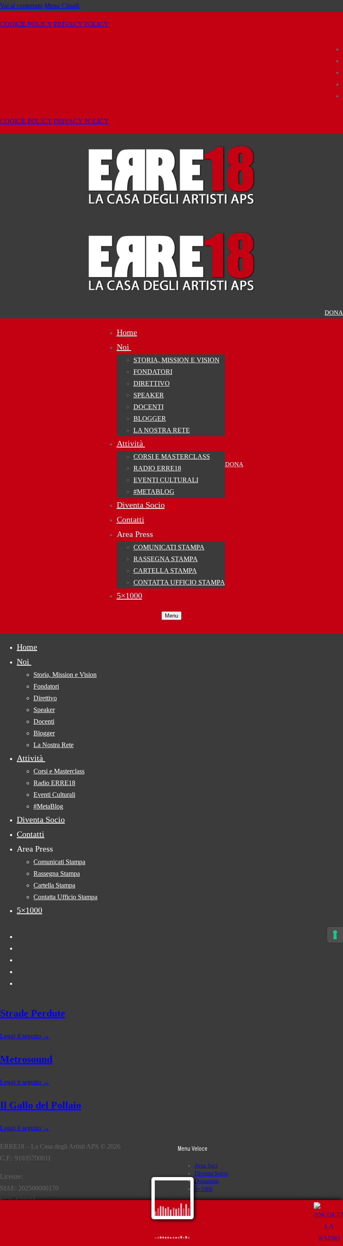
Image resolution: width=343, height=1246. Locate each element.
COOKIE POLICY (26, 24)
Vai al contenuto (21, 5)
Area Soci (206, 1165)
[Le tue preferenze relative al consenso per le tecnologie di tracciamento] (335, 935)
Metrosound (26, 1059)
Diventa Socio (211, 1173)
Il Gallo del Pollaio (40, 1105)
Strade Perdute (32, 1013)
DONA (334, 312)
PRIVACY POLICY (81, 24)
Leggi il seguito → (24, 1036)
